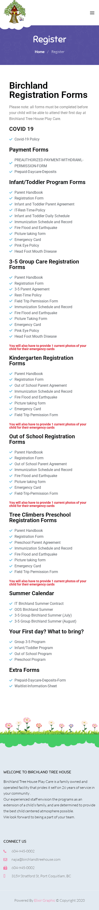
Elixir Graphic (44, 900)
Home (39, 51)
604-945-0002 (23, 851)
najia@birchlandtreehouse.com (36, 859)
